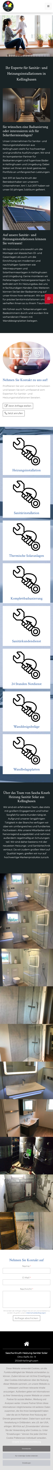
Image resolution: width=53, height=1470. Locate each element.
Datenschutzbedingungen (36, 1313)
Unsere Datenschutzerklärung (26, 1441)
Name (26, 1266)
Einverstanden (26, 1449)
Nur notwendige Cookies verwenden (26, 1456)
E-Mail (26, 1277)
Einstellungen (26, 1463)
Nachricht (26, 1289)
